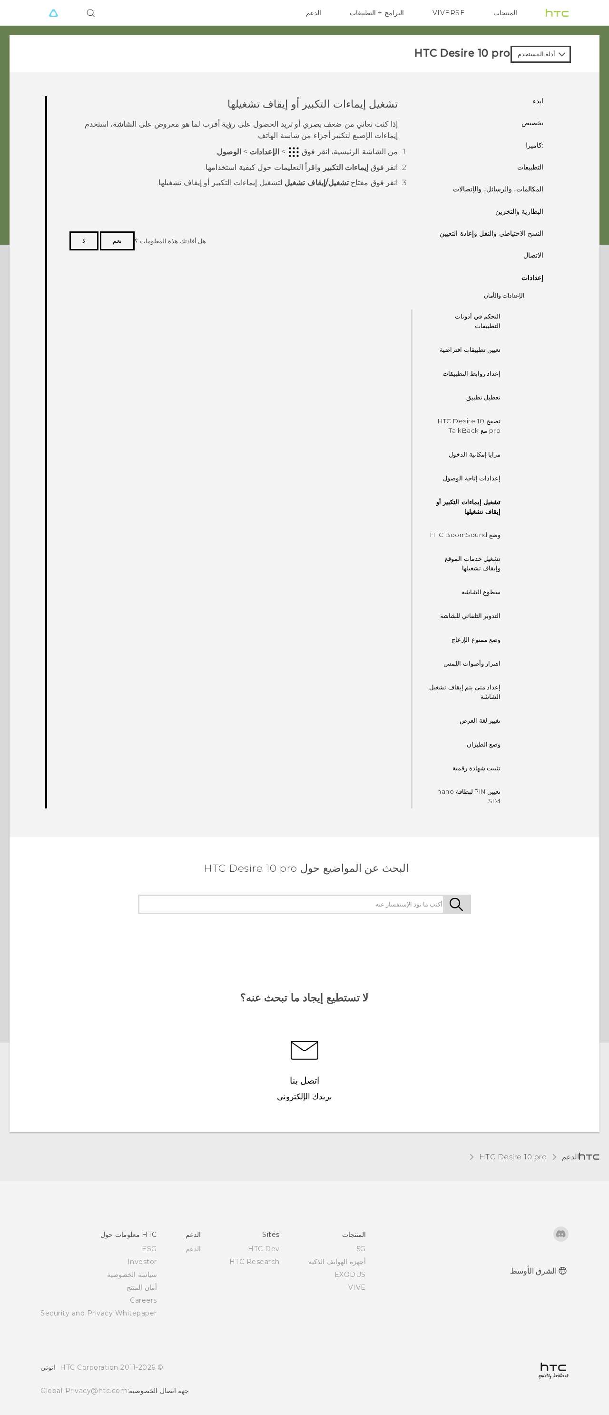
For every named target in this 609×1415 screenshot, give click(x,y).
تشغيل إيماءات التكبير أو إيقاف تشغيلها (468, 506)
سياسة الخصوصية (132, 1274)
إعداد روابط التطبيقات (471, 373)
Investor (142, 1261)
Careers (143, 1300)
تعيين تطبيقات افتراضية (470, 349)
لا (84, 240)
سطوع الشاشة (481, 592)
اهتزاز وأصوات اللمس (472, 663)
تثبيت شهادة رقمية (476, 768)
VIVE (357, 1287)
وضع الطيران (484, 744)
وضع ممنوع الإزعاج (476, 639)
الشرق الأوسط (533, 1270)
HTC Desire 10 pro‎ (513, 1156)
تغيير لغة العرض (480, 720)
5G (361, 1249)
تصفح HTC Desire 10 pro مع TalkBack (469, 425)
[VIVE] (53, 13)
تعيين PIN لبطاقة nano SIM (469, 796)
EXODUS (350, 1274)
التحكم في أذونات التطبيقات (478, 320)
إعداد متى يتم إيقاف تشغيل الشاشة (465, 691)
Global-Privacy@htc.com (84, 1390)
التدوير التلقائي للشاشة (470, 615)
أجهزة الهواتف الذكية (337, 1261)
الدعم (313, 13)
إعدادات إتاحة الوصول (472, 478)
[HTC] (557, 13)
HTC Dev (264, 1249)
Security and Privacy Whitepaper (98, 1313)
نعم (117, 240)
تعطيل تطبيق (483, 397)
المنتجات (505, 13)
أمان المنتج (142, 1287)
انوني (47, 1367)
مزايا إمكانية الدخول (475, 454)
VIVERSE (448, 13)
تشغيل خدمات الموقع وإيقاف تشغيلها (473, 563)
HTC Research (254, 1261)
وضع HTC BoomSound (465, 534)
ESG (149, 1249)
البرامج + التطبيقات (377, 13)
